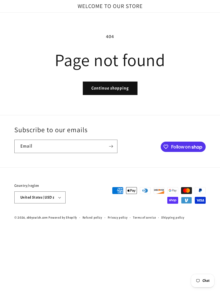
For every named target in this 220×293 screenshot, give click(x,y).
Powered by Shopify (62, 217)
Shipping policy (172, 217)
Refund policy (92, 217)
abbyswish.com (37, 217)
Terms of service (144, 217)
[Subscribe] (111, 146)
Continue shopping (110, 88)
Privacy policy (118, 217)
